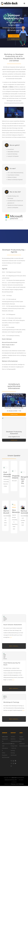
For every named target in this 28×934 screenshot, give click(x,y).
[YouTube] (15, 763)
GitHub (11, 86)
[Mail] (11, 766)
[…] (10, 637)
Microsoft (5, 86)
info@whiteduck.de (15, 741)
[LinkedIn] (13, 760)
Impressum (22, 743)
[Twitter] (11, 760)
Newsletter (21, 739)
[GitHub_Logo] (14, 218)
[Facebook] (11, 763)
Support (21, 736)
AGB (20, 741)
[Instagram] (13, 763)
